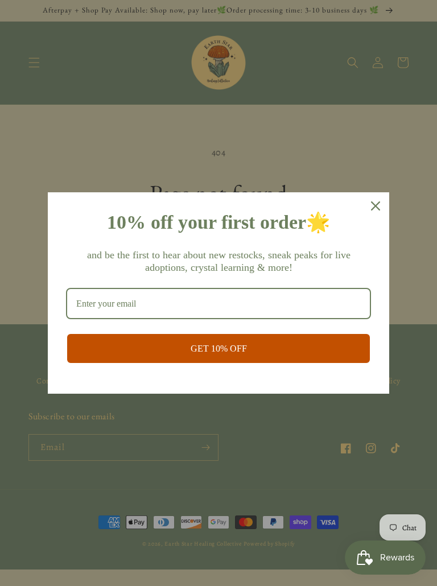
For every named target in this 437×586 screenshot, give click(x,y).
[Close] (375, 206)
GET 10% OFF (219, 348)
